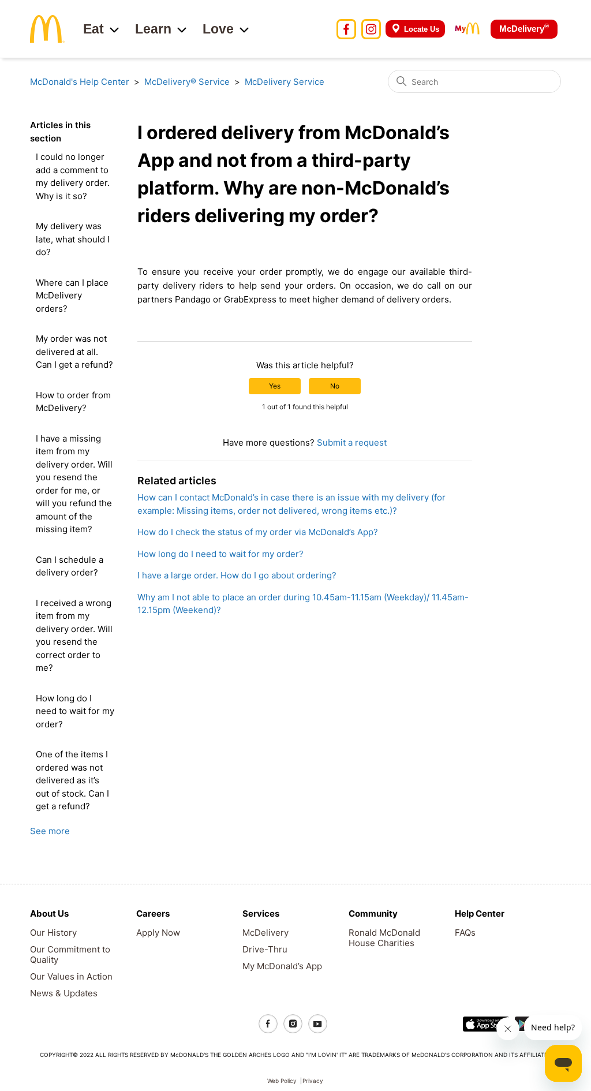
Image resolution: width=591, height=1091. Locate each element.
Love (218, 28)
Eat (93, 28)
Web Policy (282, 1080)
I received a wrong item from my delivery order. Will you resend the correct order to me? (74, 635)
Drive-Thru (264, 949)
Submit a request (352, 442)
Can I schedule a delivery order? (69, 566)
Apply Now (158, 932)
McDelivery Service (284, 81)
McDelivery (524, 28)
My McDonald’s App (282, 966)
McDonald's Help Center (79, 81)
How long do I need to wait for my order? (75, 711)
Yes (274, 386)
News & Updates (64, 993)
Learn (153, 28)
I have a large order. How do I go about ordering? (236, 575)
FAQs (465, 932)
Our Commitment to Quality (70, 954)
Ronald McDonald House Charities (384, 937)
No (334, 386)
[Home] (47, 28)
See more (50, 830)
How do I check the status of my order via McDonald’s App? (257, 531)
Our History (53, 932)
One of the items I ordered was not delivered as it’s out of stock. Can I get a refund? (72, 780)
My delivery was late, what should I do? (73, 239)
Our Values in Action (71, 976)
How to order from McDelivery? (73, 402)
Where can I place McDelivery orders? (72, 295)
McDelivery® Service (187, 81)
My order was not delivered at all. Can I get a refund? (74, 351)
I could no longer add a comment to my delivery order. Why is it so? (73, 176)
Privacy (312, 1080)
